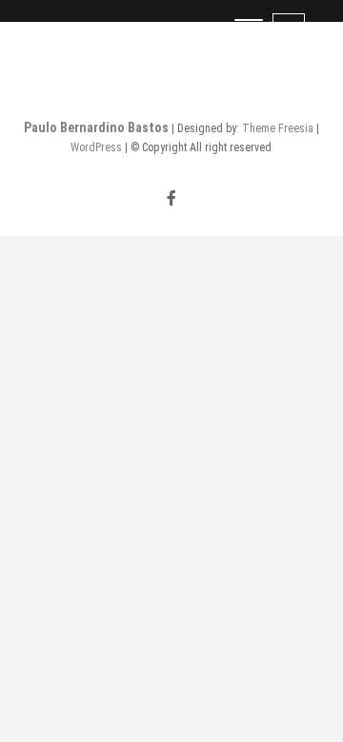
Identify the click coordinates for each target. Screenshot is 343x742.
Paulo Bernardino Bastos (96, 127)
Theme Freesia (277, 128)
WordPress (96, 147)
